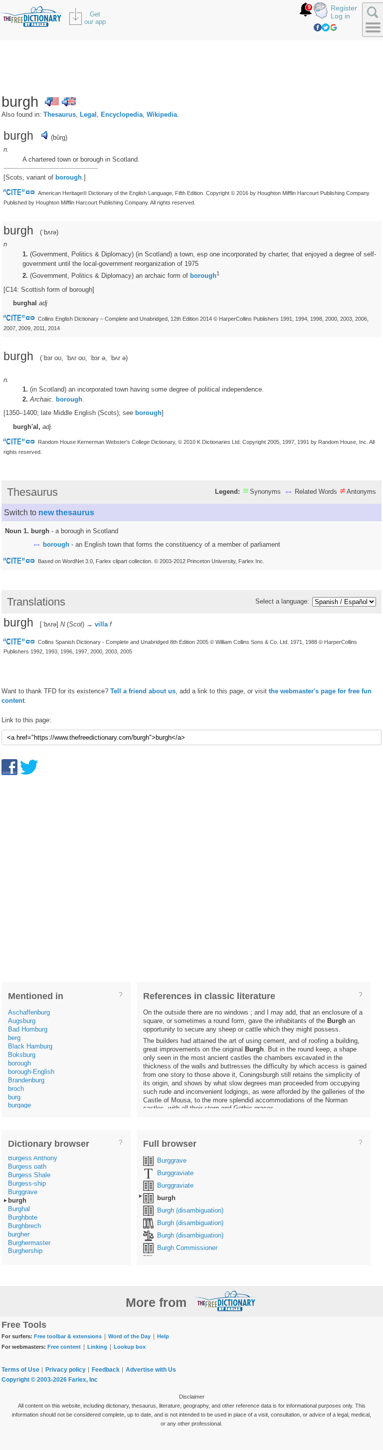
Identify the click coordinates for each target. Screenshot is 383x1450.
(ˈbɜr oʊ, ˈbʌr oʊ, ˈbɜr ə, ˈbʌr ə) (84, 358)
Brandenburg (26, 1080)
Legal (88, 114)
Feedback (106, 1369)
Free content (64, 1347)
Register (344, 8)
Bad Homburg (27, 1029)
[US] (52, 101)
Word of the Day (129, 1336)
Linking (97, 1347)
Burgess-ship (27, 1183)
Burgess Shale (29, 1175)
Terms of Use (20, 1369)
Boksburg (21, 1054)
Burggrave (22, 1192)
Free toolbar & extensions (68, 1336)
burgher (18, 1234)
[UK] (69, 101)
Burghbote (22, 1217)
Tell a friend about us (143, 691)
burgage (19, 1105)
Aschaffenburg (29, 1012)
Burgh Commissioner (187, 1247)
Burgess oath (27, 1166)
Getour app (95, 17)
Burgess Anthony (32, 1158)
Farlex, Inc (83, 1379)
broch (16, 1088)
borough (68, 177)
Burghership (25, 1250)
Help (163, 1336)
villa (101, 624)
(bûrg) (59, 137)
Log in (340, 15)
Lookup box (130, 1347)
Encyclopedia (122, 114)
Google (334, 27)
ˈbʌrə (49, 232)
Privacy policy (65, 1369)
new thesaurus (66, 512)
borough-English (31, 1071)
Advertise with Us (151, 1369)
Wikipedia (162, 114)
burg (14, 1097)
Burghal (19, 1209)
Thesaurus (59, 114)
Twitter (326, 27)
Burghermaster (29, 1242)
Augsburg (21, 1021)
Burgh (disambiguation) (190, 1210)
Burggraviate (175, 1173)
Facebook (318, 27)
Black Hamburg (30, 1046)
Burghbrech (24, 1226)
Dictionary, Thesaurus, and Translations (225, 1300)
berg (14, 1037)
